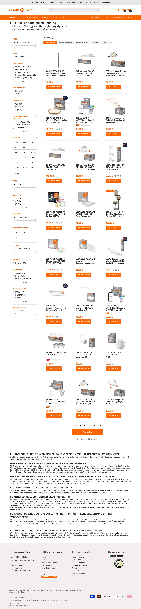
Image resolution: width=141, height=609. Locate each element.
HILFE (130, 17)
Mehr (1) (25, 131)
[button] (87, 39)
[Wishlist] (123, 10)
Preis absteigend (82, 42)
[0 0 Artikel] (128, 10)
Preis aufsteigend (65, 42)
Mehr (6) (25, 301)
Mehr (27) (25, 208)
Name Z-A (107, 42)
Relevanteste (50, 42)
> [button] (98, 425)
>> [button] (101, 425)
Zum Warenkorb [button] (54, 87)
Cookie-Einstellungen (80, 565)
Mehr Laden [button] (87, 432)
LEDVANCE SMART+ (112, 499)
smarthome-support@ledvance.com (22, 569)
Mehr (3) (25, 282)
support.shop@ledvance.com (24, 560)
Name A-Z (96, 42)
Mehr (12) (25, 81)
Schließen (138, 2)
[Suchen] (73, 10)
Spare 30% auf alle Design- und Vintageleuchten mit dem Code (70, 2)
